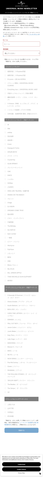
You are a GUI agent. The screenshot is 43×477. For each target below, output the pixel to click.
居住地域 (5, 49)
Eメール (5, 40)
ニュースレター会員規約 (26, 422)
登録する (21, 430)
